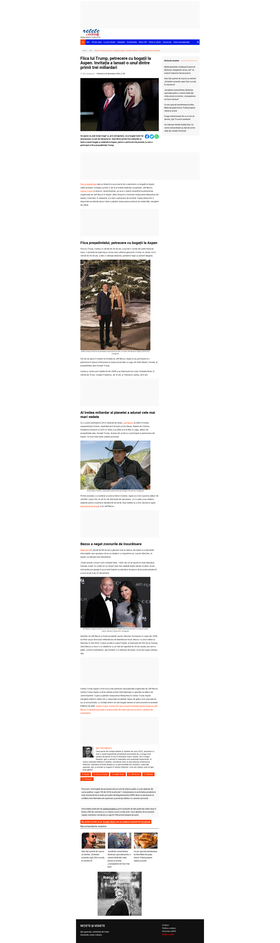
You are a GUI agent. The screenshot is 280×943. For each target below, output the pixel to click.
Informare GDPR (169, 931)
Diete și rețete (155, 42)
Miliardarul (85, 550)
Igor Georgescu (88, 74)
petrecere (88, 779)
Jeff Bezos (128, 423)
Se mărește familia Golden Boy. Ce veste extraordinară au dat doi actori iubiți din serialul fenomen (179, 128)
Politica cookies (169, 928)
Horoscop (167, 42)
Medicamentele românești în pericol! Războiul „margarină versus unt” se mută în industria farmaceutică (179, 70)
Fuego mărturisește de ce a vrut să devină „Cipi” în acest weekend (179, 117)
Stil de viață (97, 42)
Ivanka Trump (86, 191)
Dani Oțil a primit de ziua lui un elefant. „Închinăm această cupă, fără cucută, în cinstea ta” (180, 81)
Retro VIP (143, 42)
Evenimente (132, 42)
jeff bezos (135, 774)
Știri (88, 42)
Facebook (145, 822)
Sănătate (121, 42)
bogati (86, 774)
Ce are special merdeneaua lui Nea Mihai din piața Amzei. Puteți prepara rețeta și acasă (179, 108)
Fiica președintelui (88, 184)
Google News (109, 822)
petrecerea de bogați (90, 506)
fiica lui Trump (101, 774)
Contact (165, 925)
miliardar (149, 774)
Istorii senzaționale (181, 42)
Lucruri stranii (109, 42)
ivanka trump (119, 774)
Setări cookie (168, 934)
